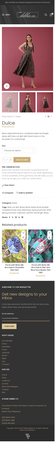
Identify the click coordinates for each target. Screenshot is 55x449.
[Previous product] (45, 116)
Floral (13, 210)
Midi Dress (26, 210)
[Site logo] (27, 14)
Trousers (5, 364)
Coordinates (7, 341)
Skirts (4, 358)
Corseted (6, 210)
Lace (19, 210)
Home (4, 375)
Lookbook (6, 380)
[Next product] (51, 116)
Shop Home (7, 116)
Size (3, 146)
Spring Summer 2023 (41, 210)
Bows (39, 207)
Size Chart (9, 185)
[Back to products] (48, 116)
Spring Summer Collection (14, 213)
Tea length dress (41, 213)
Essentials (6, 346)
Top (3, 361)
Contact (5, 389)
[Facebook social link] (9, 217)
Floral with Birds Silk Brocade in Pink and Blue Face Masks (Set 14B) (41, 269)
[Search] (45, 14)
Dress (18, 116)
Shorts (4, 355)
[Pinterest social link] (16, 217)
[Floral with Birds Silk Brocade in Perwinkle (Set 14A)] (14, 246)
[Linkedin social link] (19, 217)
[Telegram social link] (22, 217)
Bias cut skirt (13, 207)
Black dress (30, 207)
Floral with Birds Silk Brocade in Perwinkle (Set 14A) (14, 267)
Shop (4, 377)
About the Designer (10, 386)
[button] (4, 59)
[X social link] (12, 217)
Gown (4, 349)
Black (22, 207)
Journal (5, 383)
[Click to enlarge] (7, 86)
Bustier (45, 207)
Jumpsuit (5, 352)
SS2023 (29, 213)
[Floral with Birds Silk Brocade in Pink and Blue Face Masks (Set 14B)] (40, 246)
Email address (8, 313)
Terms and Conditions (27, 430)
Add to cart (22, 160)
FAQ (3, 392)
